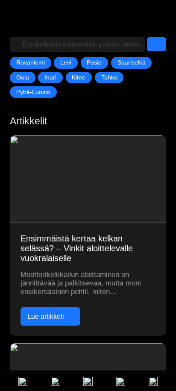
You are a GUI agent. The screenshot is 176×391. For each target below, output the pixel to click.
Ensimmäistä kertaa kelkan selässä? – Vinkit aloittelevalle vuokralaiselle (77, 248)
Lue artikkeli (45, 316)
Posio (94, 62)
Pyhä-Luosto (33, 91)
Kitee (78, 77)
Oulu (22, 77)
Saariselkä (131, 62)
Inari (50, 77)
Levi (65, 62)
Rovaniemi (30, 62)
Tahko (109, 77)
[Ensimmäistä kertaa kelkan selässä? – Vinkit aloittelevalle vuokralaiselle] (88, 179)
